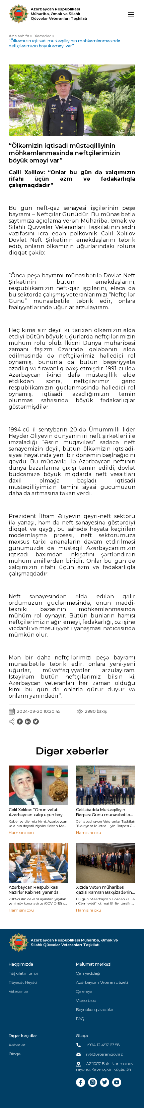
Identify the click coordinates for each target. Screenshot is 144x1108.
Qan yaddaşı (88, 973)
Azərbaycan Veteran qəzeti (102, 982)
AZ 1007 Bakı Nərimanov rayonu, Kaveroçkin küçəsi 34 (104, 1066)
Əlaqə (14, 1053)
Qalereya (84, 991)
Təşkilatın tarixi (23, 973)
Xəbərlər (42, 35)
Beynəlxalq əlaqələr (95, 1009)
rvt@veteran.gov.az (104, 1054)
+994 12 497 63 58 (102, 1044)
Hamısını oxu (21, 832)
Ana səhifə (19, 35)
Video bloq (86, 1000)
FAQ (80, 1018)
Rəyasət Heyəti (23, 982)
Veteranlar (18, 991)
